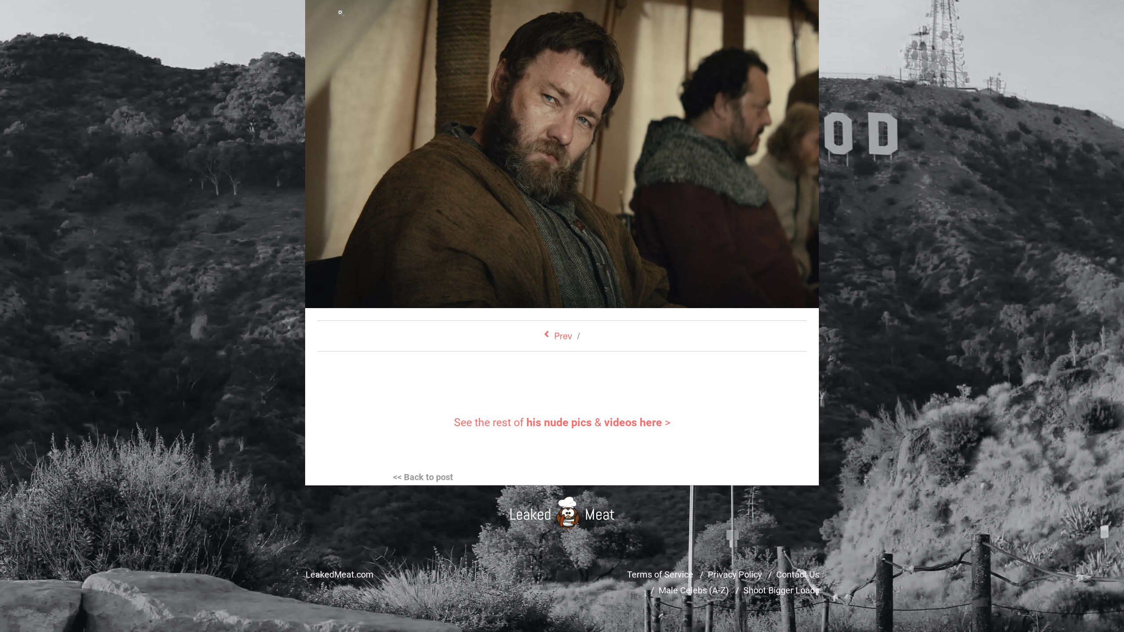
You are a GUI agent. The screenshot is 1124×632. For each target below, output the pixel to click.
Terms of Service (660, 574)
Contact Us (797, 574)
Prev (563, 335)
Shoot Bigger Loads (781, 590)
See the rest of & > (562, 422)
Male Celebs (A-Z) (694, 590)
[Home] (562, 512)
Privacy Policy (735, 574)
